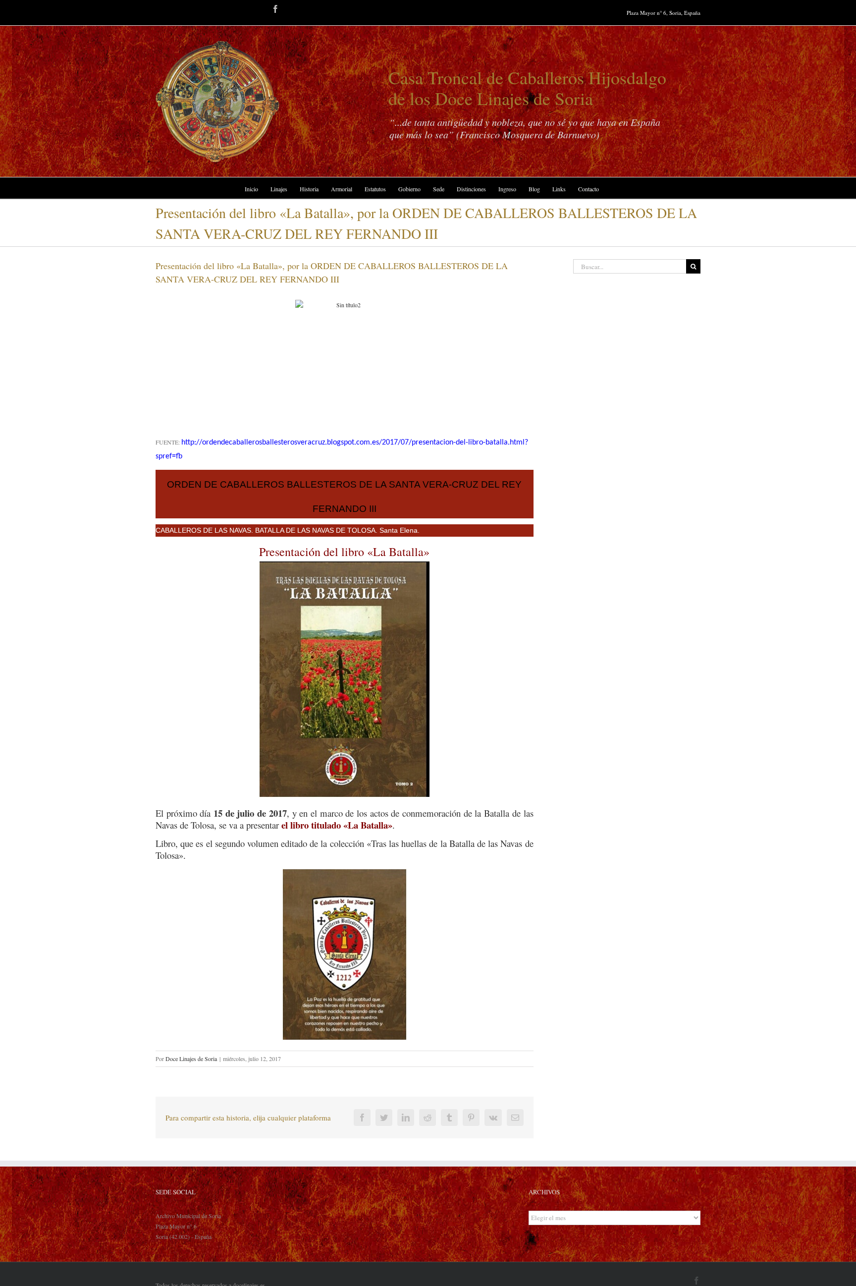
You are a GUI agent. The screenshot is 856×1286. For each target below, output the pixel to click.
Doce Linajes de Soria (191, 1058)
